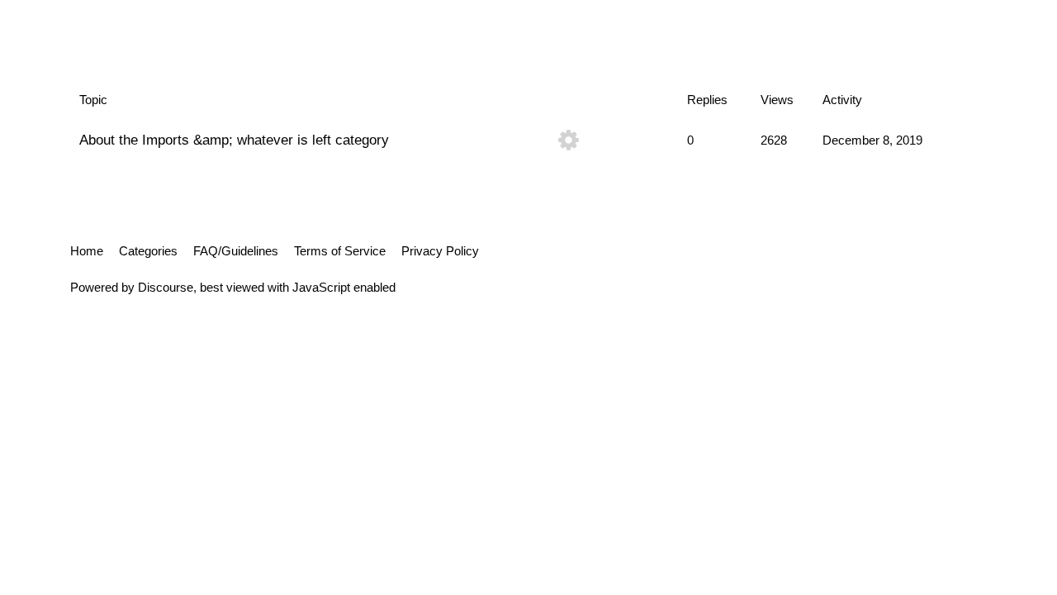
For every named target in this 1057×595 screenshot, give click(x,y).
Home (86, 251)
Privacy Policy (440, 251)
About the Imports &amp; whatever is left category (234, 139)
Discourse (165, 287)
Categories (148, 251)
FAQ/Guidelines (235, 251)
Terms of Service (340, 251)
